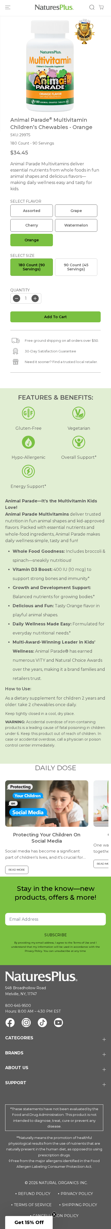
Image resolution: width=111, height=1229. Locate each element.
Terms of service (33, 1205)
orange (32, 240)
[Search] (92, 7)
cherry (31, 225)
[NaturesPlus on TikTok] (42, 1023)
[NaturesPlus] (54, 7)
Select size (22, 255)
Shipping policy (79, 1205)
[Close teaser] (54, 1214)
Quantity (20, 290)
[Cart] (101, 7)
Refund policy (34, 1193)
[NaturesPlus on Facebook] (10, 1023)
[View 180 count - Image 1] (50, 66)
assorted (31, 210)
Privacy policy (77, 1193)
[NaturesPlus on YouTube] (58, 1023)
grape (76, 210)
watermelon (76, 225)
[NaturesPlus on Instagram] (26, 1023)
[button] (8, 7)
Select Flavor (25, 201)
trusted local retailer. (80, 362)
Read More (17, 869)
